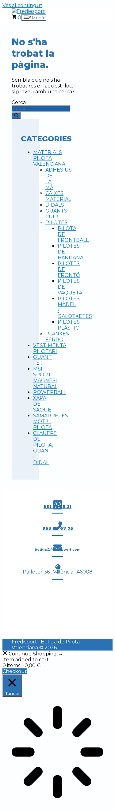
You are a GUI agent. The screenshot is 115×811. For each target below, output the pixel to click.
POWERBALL (49, 392)
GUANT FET (42, 360)
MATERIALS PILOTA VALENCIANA (49, 158)
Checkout (14, 671)
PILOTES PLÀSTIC (69, 325)
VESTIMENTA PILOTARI (49, 348)
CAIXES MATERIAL (58, 196)
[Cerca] (16, 115)
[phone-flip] (57, 526)
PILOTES (56, 222)
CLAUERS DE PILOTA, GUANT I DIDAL (45, 447)
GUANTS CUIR (56, 214)
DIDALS (54, 205)
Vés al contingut (22, 5)
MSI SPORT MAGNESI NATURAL (45, 377)
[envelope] (57, 548)
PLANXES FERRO (57, 337)
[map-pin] (58, 569)
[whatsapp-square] (57, 505)
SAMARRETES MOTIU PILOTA (50, 421)
